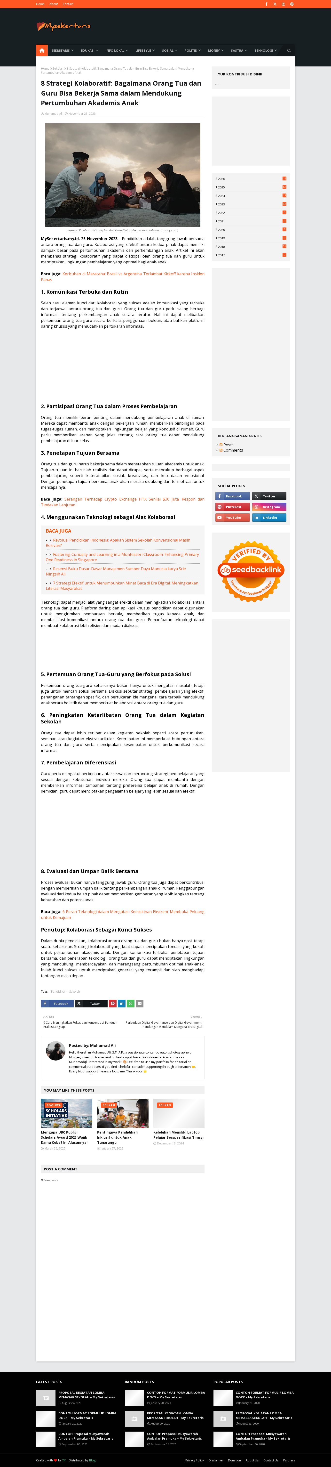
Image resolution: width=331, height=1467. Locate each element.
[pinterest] (292, 4)
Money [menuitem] (214, 50)
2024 (252, 196)
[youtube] (232, 517)
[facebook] (266, 4)
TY (64, 1460)
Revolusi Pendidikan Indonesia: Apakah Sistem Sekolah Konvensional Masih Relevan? (118, 542)
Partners (289, 1460)
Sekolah (58, 68)
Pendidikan (58, 991)
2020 (251, 229)
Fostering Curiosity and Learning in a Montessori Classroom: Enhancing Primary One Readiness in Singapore (122, 557)
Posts (228, 444)
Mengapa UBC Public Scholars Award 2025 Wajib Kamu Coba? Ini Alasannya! (64, 1137)
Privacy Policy (194, 1460)
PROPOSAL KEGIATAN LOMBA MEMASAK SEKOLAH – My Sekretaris (86, 1395)
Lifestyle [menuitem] (143, 50)
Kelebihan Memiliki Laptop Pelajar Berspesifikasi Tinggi (178, 1135)
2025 (252, 187)
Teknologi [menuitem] (263, 50)
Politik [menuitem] (191, 50)
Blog (92, 1460)
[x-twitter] (275, 4)
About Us (252, 1460)
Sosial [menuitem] (167, 50)
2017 (251, 255)
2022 (251, 213)
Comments (232, 450)
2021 (251, 221)
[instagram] (283, 4)
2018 (252, 246)
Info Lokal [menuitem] (115, 50)
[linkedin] (269, 517)
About (53, 4)
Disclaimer (216, 1460)
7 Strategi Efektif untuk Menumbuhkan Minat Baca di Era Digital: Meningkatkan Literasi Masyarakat (122, 585)
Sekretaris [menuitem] (60, 50)
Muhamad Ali (54, 114)
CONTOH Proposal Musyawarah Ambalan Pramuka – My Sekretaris (85, 1436)
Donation (234, 1460)
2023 (252, 204)
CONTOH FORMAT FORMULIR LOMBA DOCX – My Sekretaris (87, 1415)
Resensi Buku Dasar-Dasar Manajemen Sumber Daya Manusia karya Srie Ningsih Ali (116, 571)
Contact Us (270, 1460)
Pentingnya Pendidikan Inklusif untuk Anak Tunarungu (117, 1137)
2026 (252, 179)
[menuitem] (42, 50)
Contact (68, 4)
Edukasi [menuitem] (88, 50)
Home (40, 4)
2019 (251, 238)
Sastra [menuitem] (237, 50)
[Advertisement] (123, 369)
